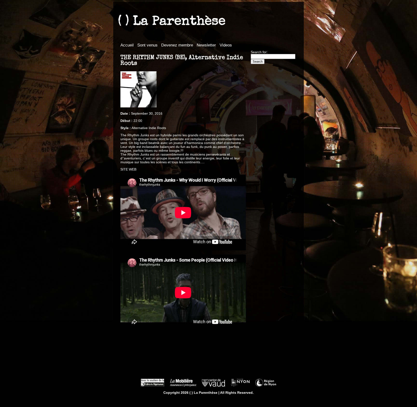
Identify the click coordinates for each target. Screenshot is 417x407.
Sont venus (147, 45)
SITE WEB (128, 169)
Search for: (259, 52)
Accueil (127, 45)
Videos (226, 45)
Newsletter (206, 45)
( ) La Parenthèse (171, 21)
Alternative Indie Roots (149, 128)
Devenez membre (177, 45)
